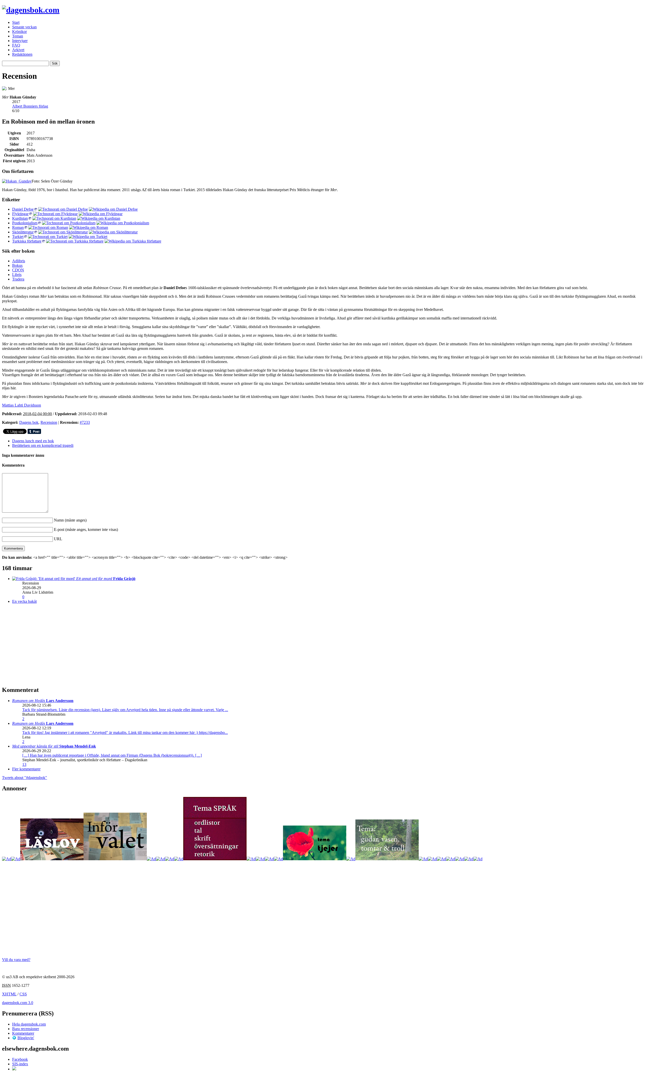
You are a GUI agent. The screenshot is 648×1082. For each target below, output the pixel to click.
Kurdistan (20, 218)
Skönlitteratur (23, 232)
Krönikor (19, 31)
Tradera (18, 279)
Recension (48, 422)
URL (58, 539)
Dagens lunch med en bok (33, 441)
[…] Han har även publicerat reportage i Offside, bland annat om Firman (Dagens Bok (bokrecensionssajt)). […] (112, 755)
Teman (17, 36)
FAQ (16, 45)
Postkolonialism (24, 223)
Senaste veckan (24, 27)
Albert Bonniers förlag (30, 106)
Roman (18, 227)
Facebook (20, 1059)
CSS (23, 994)
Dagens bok (28, 422)
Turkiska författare (27, 241)
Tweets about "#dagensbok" (24, 777)
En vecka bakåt (24, 601)
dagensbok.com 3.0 (17, 1002)
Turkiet (18, 236)
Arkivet (18, 50)
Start (15, 22)
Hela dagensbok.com (29, 1024)
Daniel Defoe (23, 209)
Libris (17, 274)
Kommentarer (23, 1033)
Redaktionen (22, 54)
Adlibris (18, 261)
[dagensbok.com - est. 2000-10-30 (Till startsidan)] (30, 9)
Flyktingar (20, 214)
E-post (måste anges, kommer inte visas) (86, 529)
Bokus (17, 265)
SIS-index (20, 1064)
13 (24, 764)
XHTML (9, 994)
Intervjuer (20, 40)
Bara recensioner (25, 1029)
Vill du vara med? (16, 959)
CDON (18, 270)
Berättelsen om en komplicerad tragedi (42, 445)
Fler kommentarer (26, 769)
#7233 (85, 422)
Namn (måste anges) (70, 520)
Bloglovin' (25, 1038)
